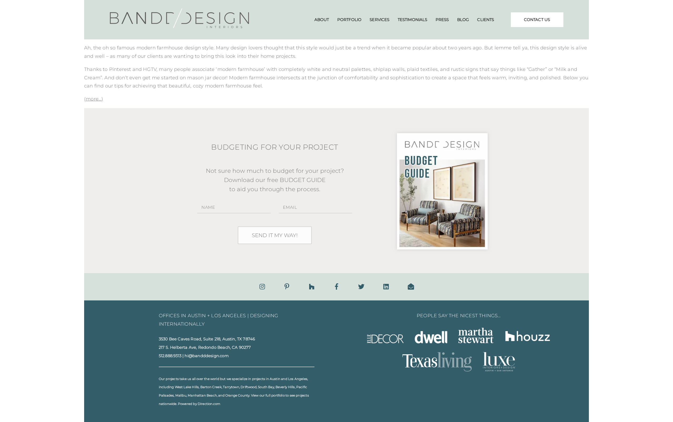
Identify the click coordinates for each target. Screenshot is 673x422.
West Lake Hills (187, 387)
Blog (463, 19)
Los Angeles (297, 379)
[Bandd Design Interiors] (179, 26)
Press (442, 19)
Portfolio (349, 19)
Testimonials (412, 19)
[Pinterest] (286, 286)
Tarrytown (231, 387)
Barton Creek (211, 387)
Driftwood (249, 387)
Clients (485, 19)
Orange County (237, 395)
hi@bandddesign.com (206, 355)
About (321, 19)
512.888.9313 (170, 355)
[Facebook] (336, 286)
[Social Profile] (411, 286)
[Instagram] (262, 286)
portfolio (278, 395)
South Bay (266, 387)
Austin (275, 379)
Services (379, 19)
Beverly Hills (285, 387)
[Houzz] (311, 286)
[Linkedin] (386, 286)
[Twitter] (361, 286)
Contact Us (537, 19)
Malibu (180, 395)
